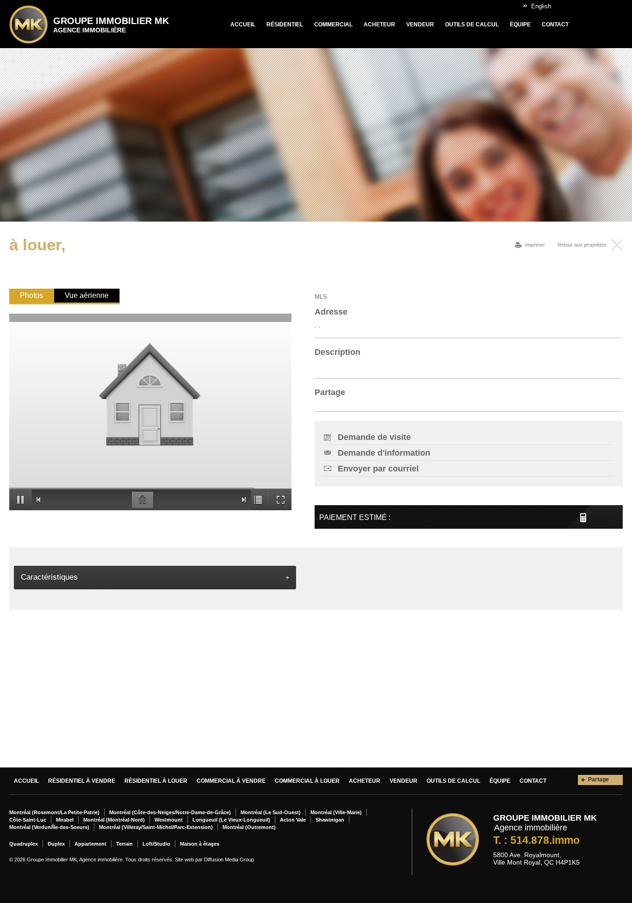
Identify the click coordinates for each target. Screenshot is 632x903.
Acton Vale (293, 820)
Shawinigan (330, 820)
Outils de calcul (472, 24)
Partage (598, 779)
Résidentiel (284, 24)
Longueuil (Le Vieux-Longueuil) (231, 820)
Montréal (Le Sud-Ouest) (271, 812)
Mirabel (65, 820)
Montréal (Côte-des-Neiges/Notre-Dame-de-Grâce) (170, 812)
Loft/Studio (156, 844)
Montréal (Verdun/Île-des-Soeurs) (49, 827)
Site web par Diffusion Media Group (214, 859)
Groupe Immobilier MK (111, 25)
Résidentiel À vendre (81, 781)
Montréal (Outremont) (249, 827)
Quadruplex (23, 844)
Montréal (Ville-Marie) (336, 812)
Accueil (242, 24)
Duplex (56, 844)
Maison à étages (199, 844)
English (541, 6)
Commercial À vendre (231, 781)
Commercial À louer (307, 781)
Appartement (90, 844)
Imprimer (535, 244)
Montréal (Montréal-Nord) (114, 820)
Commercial (333, 24)
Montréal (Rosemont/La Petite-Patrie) (54, 812)
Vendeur (420, 24)
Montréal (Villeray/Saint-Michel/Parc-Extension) (156, 827)
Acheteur (379, 24)
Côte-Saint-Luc (27, 820)
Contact (555, 24)
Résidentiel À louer (155, 781)
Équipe (520, 24)
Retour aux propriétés (582, 244)
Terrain (124, 844)
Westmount (169, 820)
